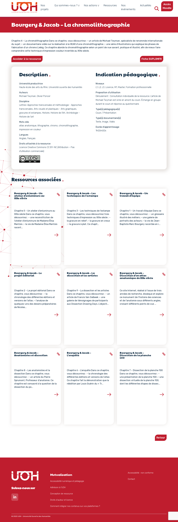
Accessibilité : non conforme (140, 473)
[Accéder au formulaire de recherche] (156, 9)
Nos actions (90, 5)
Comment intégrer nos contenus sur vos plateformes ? (75, 506)
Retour (160, 437)
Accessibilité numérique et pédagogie (67, 481)
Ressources (110, 5)
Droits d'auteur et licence (61, 500)
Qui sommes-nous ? (66, 5)
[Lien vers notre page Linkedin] (14, 498)
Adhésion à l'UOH (57, 487)
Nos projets (45, 7)
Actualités (145, 5)
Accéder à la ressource (27, 58)
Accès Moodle (167, 6)
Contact (131, 479)
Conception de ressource (61, 494)
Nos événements (128, 7)
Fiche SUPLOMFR (152, 58)
